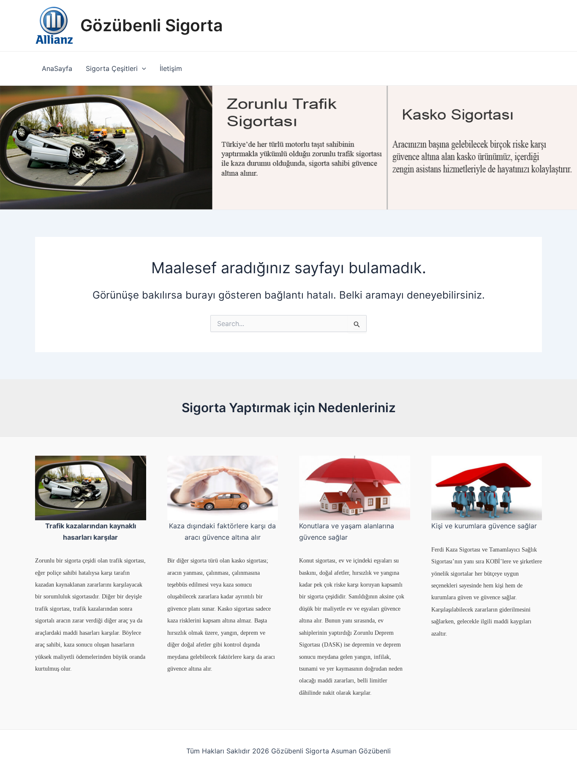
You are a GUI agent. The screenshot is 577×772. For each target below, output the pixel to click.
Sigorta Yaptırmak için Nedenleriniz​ (289, 407)
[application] (142, 68)
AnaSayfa (57, 68)
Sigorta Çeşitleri (112, 68)
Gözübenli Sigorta (151, 25)
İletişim (171, 68)
